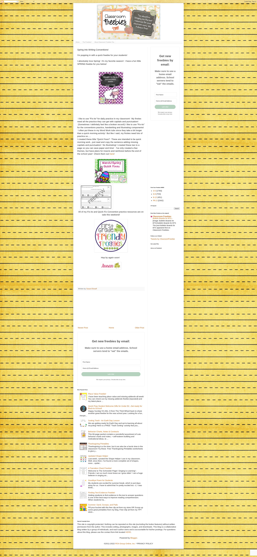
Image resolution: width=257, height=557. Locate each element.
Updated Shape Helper (98, 456)
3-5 (154, 191)
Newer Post (83, 328)
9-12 (155, 197)
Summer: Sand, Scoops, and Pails (103, 505)
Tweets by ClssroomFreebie (163, 239)
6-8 (154, 194)
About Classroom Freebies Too (104, 42)
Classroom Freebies (162, 216)
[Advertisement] (111, 309)
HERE (128, 532)
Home (78, 42)
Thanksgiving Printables (98, 444)
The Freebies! (87, 42)
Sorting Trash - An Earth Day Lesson (104, 420)
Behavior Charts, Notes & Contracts (103, 432)
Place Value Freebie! (97, 394)
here (112, 154)
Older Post (139, 328)
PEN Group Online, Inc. (125, 544)
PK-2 (155, 200)
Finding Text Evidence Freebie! (101, 493)
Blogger (133, 538)
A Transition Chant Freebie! (100, 468)
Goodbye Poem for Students (100, 480)
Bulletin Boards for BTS (162, 218)
